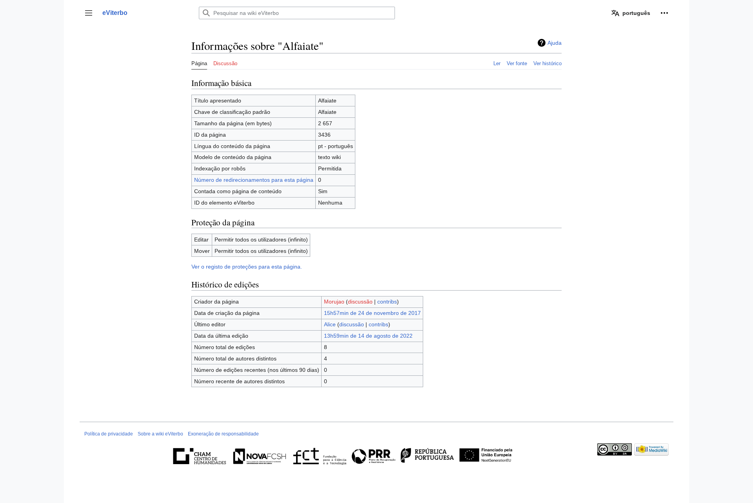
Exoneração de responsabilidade (223, 434)
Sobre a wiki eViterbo (160, 434)
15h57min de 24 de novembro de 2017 (372, 313)
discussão (360, 301)
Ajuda (554, 43)
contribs (387, 301)
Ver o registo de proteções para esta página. (246, 266)
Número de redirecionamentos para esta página (253, 180)
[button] (89, 13)
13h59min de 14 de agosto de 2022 (368, 336)
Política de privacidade (108, 434)
